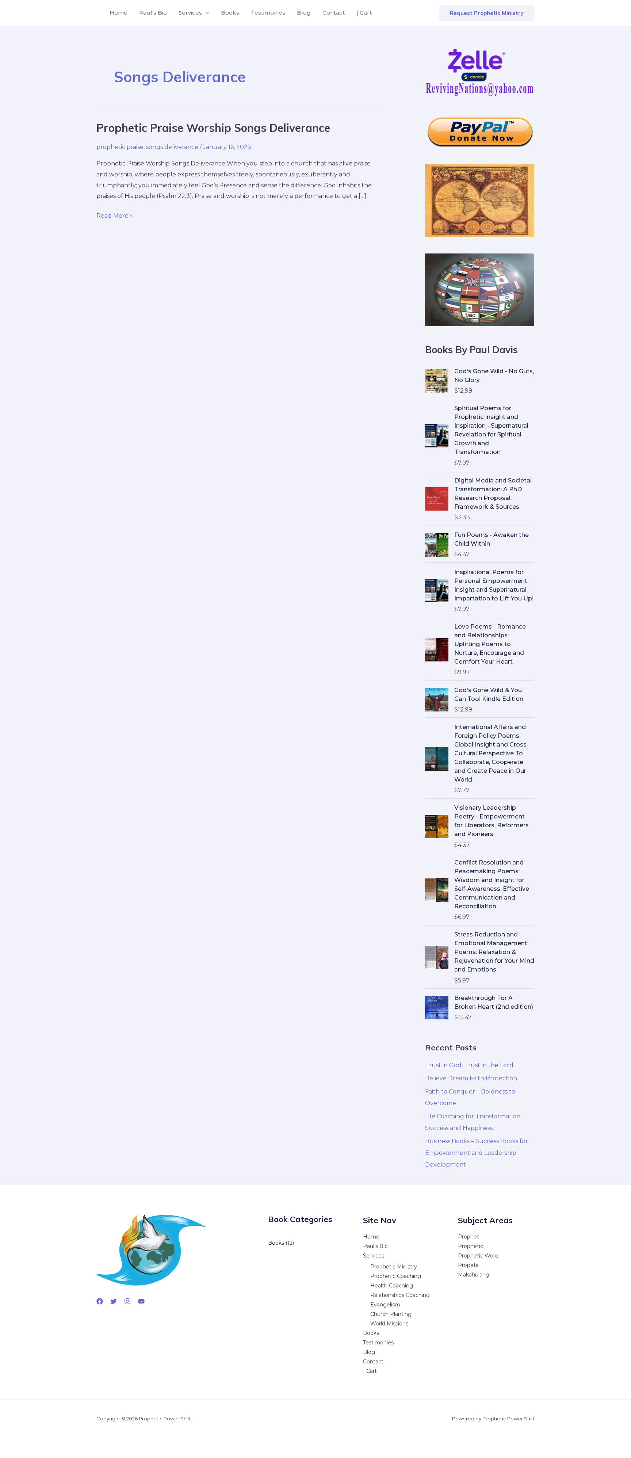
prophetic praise (120, 147)
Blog (304, 12)
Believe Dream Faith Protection (471, 1078)
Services (190, 12)
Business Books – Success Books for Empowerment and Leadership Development (476, 1153)
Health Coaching (391, 1285)
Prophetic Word (478, 1255)
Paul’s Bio (153, 12)
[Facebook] (99, 1301)
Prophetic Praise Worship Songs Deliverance (213, 128)
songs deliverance (172, 147)
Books (230, 12)
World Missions (389, 1323)
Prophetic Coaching (395, 1276)
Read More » (114, 216)
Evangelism (385, 1304)
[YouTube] (141, 1301)
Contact (333, 12)
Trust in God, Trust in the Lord (469, 1065)
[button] (487, 13)
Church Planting (391, 1314)
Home (118, 12)
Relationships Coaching (400, 1295)
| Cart (364, 12)
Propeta (468, 1265)
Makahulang (473, 1274)
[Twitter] (113, 1301)
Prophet (468, 1236)
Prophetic (470, 1246)
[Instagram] (127, 1301)
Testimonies (268, 12)
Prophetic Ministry (393, 1266)
